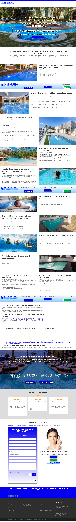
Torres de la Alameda (16, 341)
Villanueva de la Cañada (46, 342)
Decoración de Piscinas (43, 507)
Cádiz (34, 318)
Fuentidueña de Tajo (49, 333)
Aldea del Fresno (26, 330)
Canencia (56, 331)
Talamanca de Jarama (42, 340)
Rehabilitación (46, 3)
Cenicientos (67, 331)
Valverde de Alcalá (4, 342)
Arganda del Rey (45, 330)
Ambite (36, 330)
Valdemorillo (45, 341)
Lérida (36, 319)
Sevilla (23, 320)
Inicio (37, 3)
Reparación (51, 3)
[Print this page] (17, 496)
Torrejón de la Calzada (59, 340)
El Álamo (70, 332)
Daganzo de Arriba (66, 332)
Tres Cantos (21, 341)
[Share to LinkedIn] (13, 496)
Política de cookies (11, 510)
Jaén (26, 319)
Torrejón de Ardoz (53, 340)
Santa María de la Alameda (13, 340)
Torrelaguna (71, 340)
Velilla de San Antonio (10, 342)
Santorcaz (18, 340)
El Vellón (17, 333)
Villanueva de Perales (53, 342)
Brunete (19, 331)
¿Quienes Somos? (10, 503)
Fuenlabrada (37, 333)
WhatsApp (66, 87)
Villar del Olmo (66, 342)
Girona (10, 319)
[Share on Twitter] (11, 496)
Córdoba (4, 319)
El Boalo (9, 333)
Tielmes (47, 340)
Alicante (11, 318)
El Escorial (11, 333)
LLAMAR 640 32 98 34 (30, 382)
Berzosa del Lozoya (69, 330)
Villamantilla (41, 342)
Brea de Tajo (15, 331)
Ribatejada (3, 339)
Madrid (40, 319)
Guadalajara (15, 319)
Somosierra (33, 340)
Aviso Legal (10, 504)
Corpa (54, 332)
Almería (13, 318)
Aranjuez (41, 330)
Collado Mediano (24, 332)
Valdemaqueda (41, 341)
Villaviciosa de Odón (8, 343)
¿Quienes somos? (69, 0)
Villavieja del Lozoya (14, 343)
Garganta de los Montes (59, 333)
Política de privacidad (11, 509)
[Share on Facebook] (9, 496)
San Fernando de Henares (45, 339)
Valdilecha (70, 341)
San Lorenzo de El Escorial (53, 339)
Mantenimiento (56, 3)
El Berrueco (5, 333)
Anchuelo (38, 330)
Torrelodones (4, 341)
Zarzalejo (18, 343)
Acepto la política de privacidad (14, 472)
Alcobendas (19, 330)
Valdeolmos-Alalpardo (54, 341)
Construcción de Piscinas (43, 503)
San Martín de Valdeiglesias (68, 339)
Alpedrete (33, 330)
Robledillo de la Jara (14, 339)
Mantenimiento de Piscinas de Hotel (45, 514)
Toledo (40, 320)
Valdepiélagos (60, 341)
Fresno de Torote (32, 333)
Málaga (42, 319)
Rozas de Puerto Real (30, 339)
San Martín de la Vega (60, 339)
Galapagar (54, 333)
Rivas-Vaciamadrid (8, 339)
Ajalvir (5, 330)
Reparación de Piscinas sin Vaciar (44, 509)
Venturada (15, 342)
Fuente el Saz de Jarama (42, 333)
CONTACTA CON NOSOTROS (46, 382)
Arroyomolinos (50, 330)
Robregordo (25, 339)
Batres (54, 330)
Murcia (3, 320)
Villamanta (37, 342)
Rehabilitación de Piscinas (43, 504)
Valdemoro (49, 341)
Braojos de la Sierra (10, 331)
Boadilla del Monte (4, 331)
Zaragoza (11, 321)
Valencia (42, 320)
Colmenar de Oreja (34, 332)
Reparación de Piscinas (43, 506)
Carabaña (59, 331)
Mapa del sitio (10, 512)
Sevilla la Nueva (28, 340)
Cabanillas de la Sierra (33, 331)
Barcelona (26, 318)
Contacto (73, 0)
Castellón (39, 318)
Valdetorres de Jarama (65, 341)
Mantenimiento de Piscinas (44, 513)
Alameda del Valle (9, 330)
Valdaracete (25, 341)
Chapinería (9, 332)
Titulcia (49, 340)
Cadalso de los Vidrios (40, 331)
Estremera (20, 333)
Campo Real (53, 331)
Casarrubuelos (63, 331)
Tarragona (27, 320)
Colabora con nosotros (11, 507)
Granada (12, 319)
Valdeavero (28, 341)
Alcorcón (22, 330)
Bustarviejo (28, 331)
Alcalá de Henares (14, 330)
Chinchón (13, 332)
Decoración (63, 3)
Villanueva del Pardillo (60, 342)
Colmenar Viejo (46, 332)
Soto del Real (37, 340)
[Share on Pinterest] (15, 496)
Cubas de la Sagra (60, 332)
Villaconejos (24, 342)
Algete (30, 330)
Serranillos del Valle (23, 340)
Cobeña (20, 332)
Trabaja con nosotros (69, 3)
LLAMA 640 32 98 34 (38, 36)
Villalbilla (27, 342)
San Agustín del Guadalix (37, 339)
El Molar (15, 333)
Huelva (22, 319)
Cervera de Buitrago (5, 332)
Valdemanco (36, 341)
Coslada (56, 332)
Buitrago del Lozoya (23, 331)
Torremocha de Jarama (9, 341)
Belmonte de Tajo (63, 330)
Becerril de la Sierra (58, 330)
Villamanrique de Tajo (32, 342)
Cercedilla (70, 331)
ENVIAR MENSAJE (28, 87)
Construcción (41, 3)
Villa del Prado (20, 342)
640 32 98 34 (48, 86)
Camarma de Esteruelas (47, 331)
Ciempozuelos (17, 332)
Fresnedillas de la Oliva (25, 333)
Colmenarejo (51, 332)
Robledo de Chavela (20, 339)
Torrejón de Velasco (66, 340)
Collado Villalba (29, 332)
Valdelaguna (32, 341)
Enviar (34, 474)
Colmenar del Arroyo (41, 332)
